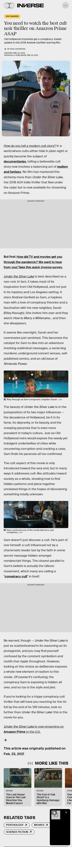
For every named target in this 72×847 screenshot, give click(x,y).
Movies (39, 825)
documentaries (15, 161)
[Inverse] (30, 5)
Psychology (14, 825)
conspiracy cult (16, 576)
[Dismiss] (66, 812)
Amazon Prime (14, 732)
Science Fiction (17, 832)
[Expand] (54, 812)
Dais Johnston (17, 49)
